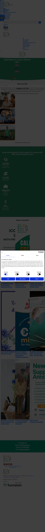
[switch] (17, 274)
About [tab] (37, 255)
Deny (8, 278)
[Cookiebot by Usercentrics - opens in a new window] (39, 252)
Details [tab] (22, 255)
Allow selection (22, 278)
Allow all (36, 278)
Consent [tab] (7, 255)
